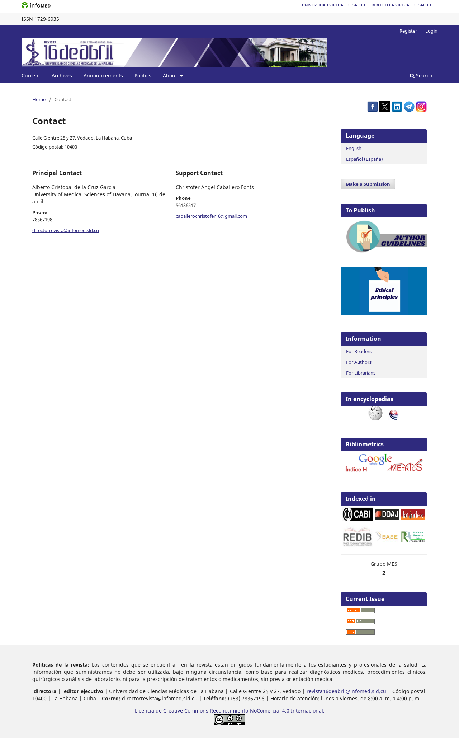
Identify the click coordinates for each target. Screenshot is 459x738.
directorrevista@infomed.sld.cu (65, 230)
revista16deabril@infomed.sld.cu (346, 691)
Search (423, 75)
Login (431, 31)
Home (39, 99)
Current (31, 75)
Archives (62, 75)
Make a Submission (368, 184)
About (171, 75)
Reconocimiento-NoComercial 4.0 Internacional (266, 710)
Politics (142, 75)
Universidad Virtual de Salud (333, 5)
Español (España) (364, 159)
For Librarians (360, 373)
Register (408, 31)
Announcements (103, 75)
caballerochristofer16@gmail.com (211, 216)
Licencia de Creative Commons (172, 710)
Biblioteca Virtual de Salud (401, 5)
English (353, 148)
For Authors (359, 362)
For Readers (359, 351)
